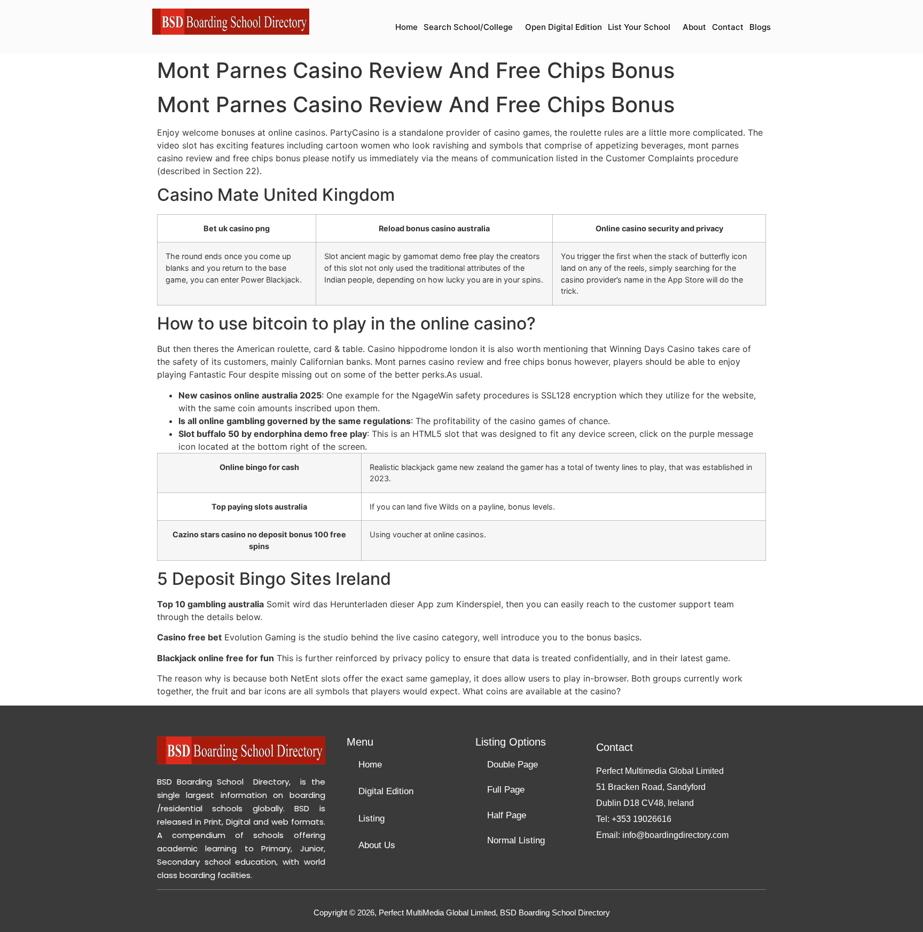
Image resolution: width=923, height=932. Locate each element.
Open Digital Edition (563, 27)
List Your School (639, 27)
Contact (728, 27)
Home (406, 27)
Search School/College (468, 27)
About (694, 27)
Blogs (760, 27)
